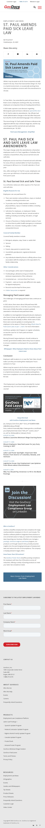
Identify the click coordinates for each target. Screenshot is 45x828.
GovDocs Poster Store (13, 558)
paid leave (25, 541)
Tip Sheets (6, 790)
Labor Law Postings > (10, 722)
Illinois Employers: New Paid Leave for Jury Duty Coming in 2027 (21, 445)
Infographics (7, 779)
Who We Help (7, 692)
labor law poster (12, 290)
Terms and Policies (9, 756)
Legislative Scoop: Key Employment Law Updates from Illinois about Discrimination (22, 464)
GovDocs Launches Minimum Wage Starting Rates (22, 437)
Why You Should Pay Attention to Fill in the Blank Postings (22, 473)
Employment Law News (11, 776)
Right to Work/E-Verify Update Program (17, 733)
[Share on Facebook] (8, 54)
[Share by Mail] (37, 54)
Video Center (7, 807)
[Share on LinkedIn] (27, 54)
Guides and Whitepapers (11, 786)
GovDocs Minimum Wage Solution (14, 749)
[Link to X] (36, 825)
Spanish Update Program (13, 725)
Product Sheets (8, 793)
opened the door (35, 111)
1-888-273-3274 (8, 677)
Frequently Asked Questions (12, 702)
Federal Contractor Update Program (16, 729)
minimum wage (15, 541)
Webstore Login (35, 1)
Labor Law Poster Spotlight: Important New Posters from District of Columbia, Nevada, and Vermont (21, 455)
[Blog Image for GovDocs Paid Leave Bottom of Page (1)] (22, 412)
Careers (6, 699)
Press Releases (8, 797)
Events (5, 695)
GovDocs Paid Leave (10, 752)
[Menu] (39, 7)
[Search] (33, 7)
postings (6, 541)
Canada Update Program (13, 737)
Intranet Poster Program (13, 745)
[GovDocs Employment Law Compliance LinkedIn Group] (19, 518)
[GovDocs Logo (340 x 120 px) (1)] (18, 7)
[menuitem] (11, 1)
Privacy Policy (7, 759)
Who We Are (7, 688)
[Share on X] (17, 54)
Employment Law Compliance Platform (16, 718)
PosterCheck (9, 741)
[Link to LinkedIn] (33, 825)
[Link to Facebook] (40, 825)
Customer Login (11, 1)
